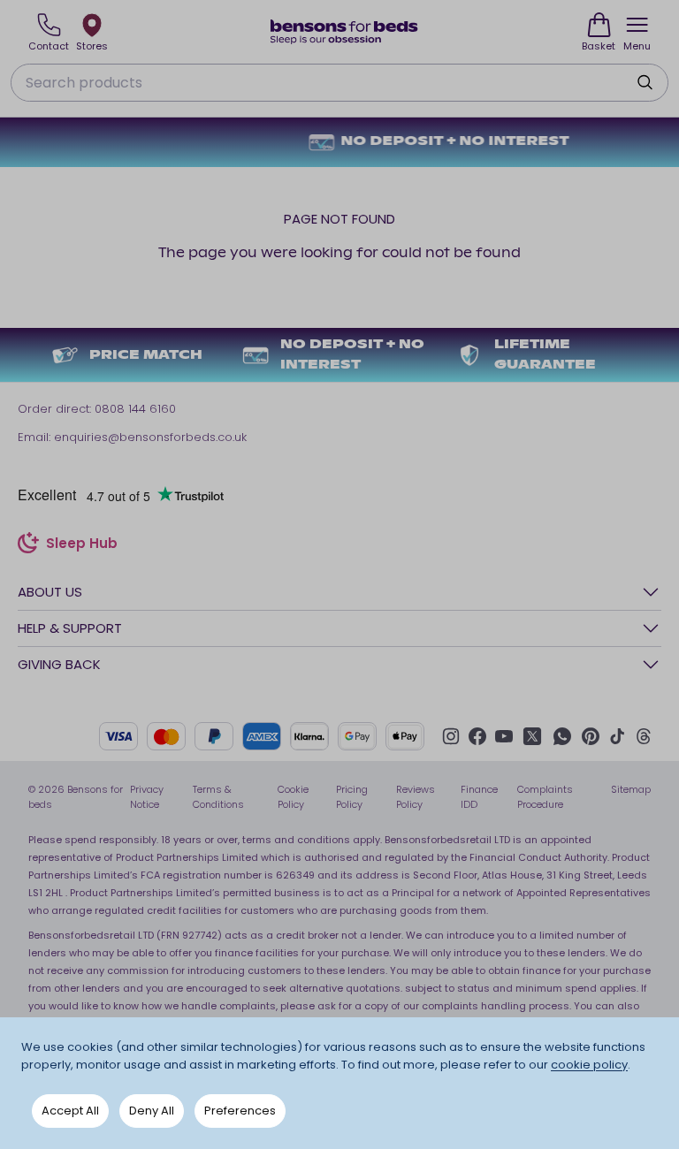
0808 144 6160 (135, 408)
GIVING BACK (59, 664)
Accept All (70, 1110)
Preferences (240, 1110)
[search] (645, 82)
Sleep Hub (82, 545)
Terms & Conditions (218, 796)
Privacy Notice (147, 796)
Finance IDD (479, 796)
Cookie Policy (293, 796)
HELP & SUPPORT (70, 628)
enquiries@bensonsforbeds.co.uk (150, 437)
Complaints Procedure (545, 796)
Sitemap (631, 789)
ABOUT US (50, 591)
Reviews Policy (415, 796)
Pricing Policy (352, 796)
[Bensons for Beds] (345, 31)
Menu (637, 46)
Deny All (151, 1110)
